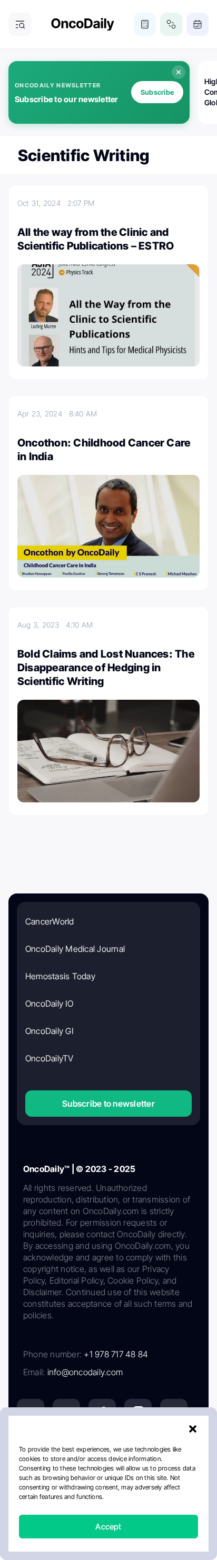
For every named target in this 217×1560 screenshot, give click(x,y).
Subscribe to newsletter (108, 1103)
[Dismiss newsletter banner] (178, 72)
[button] (193, 1429)
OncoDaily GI (49, 1031)
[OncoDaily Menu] (20, 24)
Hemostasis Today (60, 976)
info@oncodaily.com (85, 1372)
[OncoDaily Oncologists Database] (171, 24)
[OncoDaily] (82, 24)
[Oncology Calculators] (145, 24)
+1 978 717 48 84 (116, 1354)
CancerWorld (49, 921)
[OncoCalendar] (197, 24)
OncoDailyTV (49, 1058)
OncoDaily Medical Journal (75, 948)
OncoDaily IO (49, 1003)
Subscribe (157, 92)
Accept (108, 1527)
